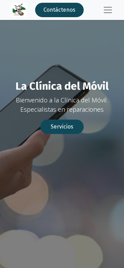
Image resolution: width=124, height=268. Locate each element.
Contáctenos (59, 10)
